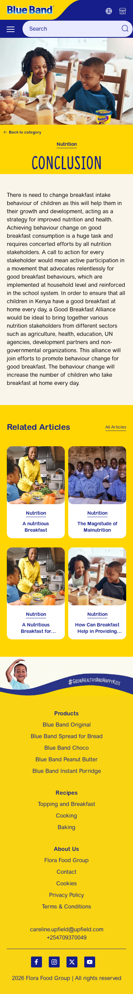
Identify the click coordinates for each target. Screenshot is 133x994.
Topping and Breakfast (66, 804)
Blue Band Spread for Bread (67, 736)
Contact (66, 872)
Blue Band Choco (66, 748)
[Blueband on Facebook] (36, 962)
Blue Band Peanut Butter (66, 759)
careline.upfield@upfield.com (66, 929)
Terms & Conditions (66, 906)
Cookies (66, 883)
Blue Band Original (67, 724)
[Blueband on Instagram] (54, 962)
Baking (66, 827)
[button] (108, 11)
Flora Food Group (66, 860)
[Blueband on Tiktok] (71, 962)
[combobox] (77, 28)
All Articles (115, 427)
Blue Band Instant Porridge (66, 771)
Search (125, 28)
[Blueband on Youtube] (89, 962)
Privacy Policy (66, 895)
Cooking (66, 815)
